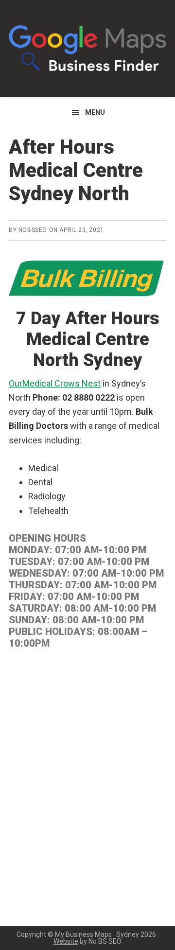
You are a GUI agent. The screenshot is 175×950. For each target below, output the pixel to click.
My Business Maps (87, 48)
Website (65, 941)
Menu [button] (95, 112)
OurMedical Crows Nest (55, 383)
